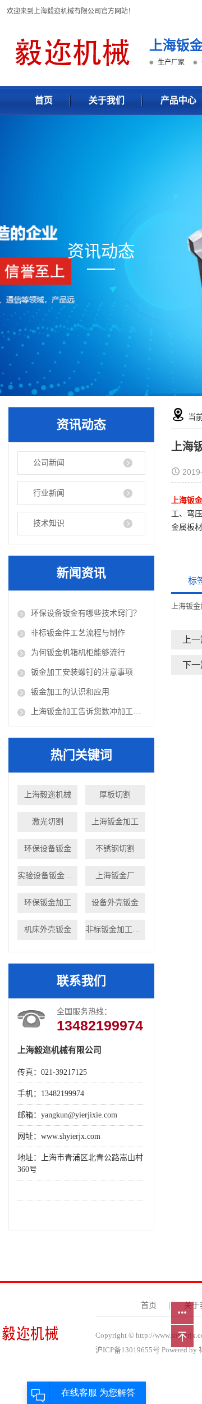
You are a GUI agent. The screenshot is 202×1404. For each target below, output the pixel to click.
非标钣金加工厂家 (115, 929)
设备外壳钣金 (115, 902)
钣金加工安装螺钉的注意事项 (82, 672)
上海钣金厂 (115, 875)
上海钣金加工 (115, 821)
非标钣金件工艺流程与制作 (78, 633)
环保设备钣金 (47, 848)
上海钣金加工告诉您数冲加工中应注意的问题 (88, 711)
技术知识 (49, 523)
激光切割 (47, 821)
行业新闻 (49, 493)
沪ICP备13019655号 (127, 1350)
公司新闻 (49, 462)
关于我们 (107, 100)
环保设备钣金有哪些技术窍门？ (86, 613)
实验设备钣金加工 (47, 875)
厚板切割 (115, 794)
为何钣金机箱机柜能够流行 (78, 652)
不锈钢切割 (115, 848)
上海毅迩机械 (47, 794)
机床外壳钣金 (47, 929)
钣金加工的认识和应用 (70, 692)
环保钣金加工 (47, 902)
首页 (44, 100)
